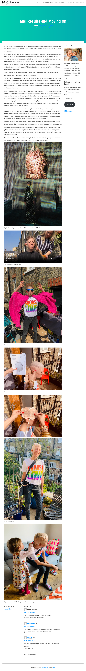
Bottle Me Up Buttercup (10, 2)
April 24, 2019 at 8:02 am (29, 626)
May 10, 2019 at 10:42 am (29, 640)
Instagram (69, 111)
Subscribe (69, 104)
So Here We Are (59, 3)
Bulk (54, 667)
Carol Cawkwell (31, 623)
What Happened (48, 3)
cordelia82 (50, 25)
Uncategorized (46, 28)
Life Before (70, 3)
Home (38, 3)
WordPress (45, 667)
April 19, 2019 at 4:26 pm (29, 612)
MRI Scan (29, 637)
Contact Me (80, 3)
